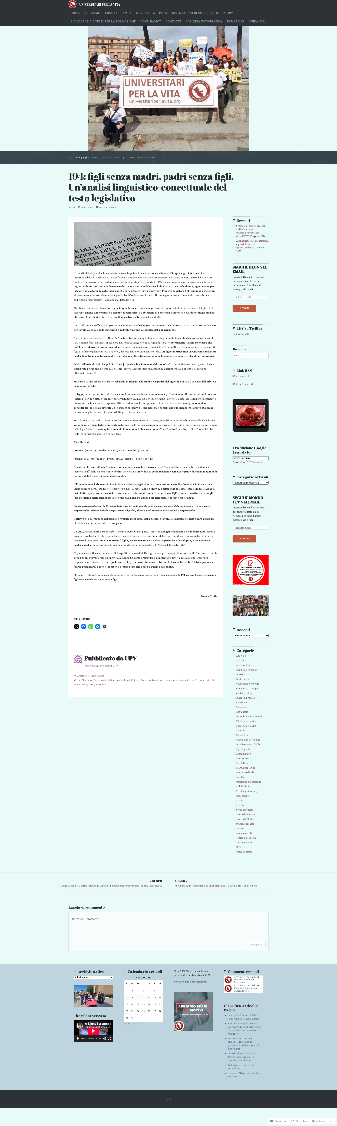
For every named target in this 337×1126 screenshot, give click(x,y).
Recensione (242, 796)
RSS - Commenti (244, 384)
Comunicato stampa (247, 688)
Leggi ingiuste (97, 676)
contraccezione (244, 693)
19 (149, 1004)
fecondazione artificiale (249, 716)
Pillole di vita (243, 786)
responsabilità (80, 684)
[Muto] (104, 1038)
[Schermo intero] (109, 1038)
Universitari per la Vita (99, 4)
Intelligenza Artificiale (248, 744)
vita (104, 684)
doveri (127, 680)
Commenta (255, 944)
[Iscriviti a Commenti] (234, 384)
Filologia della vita (246, 721)
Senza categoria (244, 809)
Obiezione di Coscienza (248, 782)
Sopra (168, 1099)
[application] (93, 1031)
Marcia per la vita (245, 768)
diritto (112, 680)
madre (168, 680)
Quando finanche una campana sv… (245, 989)
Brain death (242, 679)
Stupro (240, 828)
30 (132, 1018)
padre (201, 680)
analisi (93, 680)
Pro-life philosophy (246, 791)
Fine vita (240, 730)
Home (75, 13)
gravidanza (152, 680)
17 (138, 1004)
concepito (102, 680)
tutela (98, 684)
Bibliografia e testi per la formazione (103, 21)
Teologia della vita (246, 838)
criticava (148, 277)
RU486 (239, 800)
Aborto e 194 (83, 676)
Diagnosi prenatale (246, 698)
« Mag (127, 1023)
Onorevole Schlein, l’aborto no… (244, 981)
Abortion (241, 656)
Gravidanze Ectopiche (248, 739)
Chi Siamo (92, 13)
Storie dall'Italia (245, 819)
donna (119, 680)
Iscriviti (244, 308)
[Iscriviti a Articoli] (234, 376)
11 (143, 997)
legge (161, 680)
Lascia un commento (107, 207)
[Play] (78, 1038)
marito (176, 680)
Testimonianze (136, 157)
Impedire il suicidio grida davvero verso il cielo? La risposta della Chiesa (241, 1057)
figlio (133, 680)
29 (126, 1018)
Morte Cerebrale (245, 772)
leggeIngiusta (243, 749)
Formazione (242, 735)
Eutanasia (151, 157)
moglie (194, 680)
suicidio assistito (245, 833)
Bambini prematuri (246, 670)
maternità (185, 680)
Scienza (240, 805)
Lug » (134, 1023)
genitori (141, 680)
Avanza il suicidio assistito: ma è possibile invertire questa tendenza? (252, 244)
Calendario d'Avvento (247, 683)
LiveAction (242, 763)
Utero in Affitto (244, 852)
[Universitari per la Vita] (168, 88)
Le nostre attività (151, 13)
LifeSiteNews (243, 758)
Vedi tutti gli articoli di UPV (101, 665)
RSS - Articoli (243, 376)
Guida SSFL (257, 21)
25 (143, 1011)
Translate (258, 462)
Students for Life (245, 823)
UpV (124, 157)
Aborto (95, 157)
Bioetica (240, 674)
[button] (242, 418)
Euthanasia (242, 712)
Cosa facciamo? (118, 13)
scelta (91, 684)
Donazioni (235, 21)
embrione (241, 702)
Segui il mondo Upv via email (248, 499)
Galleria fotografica (204, 21)
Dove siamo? (150, 21)
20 (154, 1004)
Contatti (173, 21)
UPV (73, 207)
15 (126, 1004)
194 (78, 680)
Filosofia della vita (246, 726)
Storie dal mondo (110, 157)
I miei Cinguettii (241, 334)
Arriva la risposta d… (245, 977)
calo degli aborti (100, 277)
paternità (210, 680)
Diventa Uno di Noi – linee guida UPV (202, 13)
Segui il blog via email (250, 269)
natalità (240, 777)
